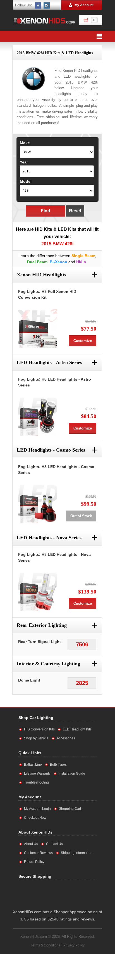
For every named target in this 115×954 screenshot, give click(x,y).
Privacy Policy (74, 945)
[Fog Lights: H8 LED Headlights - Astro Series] (37, 416)
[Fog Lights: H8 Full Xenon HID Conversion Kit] (37, 328)
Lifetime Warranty (37, 773)
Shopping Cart (70, 809)
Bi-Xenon (58, 262)
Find (45, 210)
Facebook (38, 5)
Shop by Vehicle (36, 738)
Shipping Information (76, 853)
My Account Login (37, 809)
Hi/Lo (81, 262)
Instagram (47, 5)
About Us (31, 844)
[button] (74, 893)
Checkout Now (35, 818)
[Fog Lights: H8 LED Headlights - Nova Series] (37, 591)
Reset (75, 210)
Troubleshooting (36, 782)
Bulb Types (58, 764)
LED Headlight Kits (77, 729)
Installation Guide (72, 773)
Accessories (66, 738)
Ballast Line (33, 764)
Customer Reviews (38, 853)
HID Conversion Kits (39, 729)
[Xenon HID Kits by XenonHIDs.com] (44, 21)
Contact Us (54, 844)
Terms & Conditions (45, 945)
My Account (84, 5)
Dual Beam (37, 262)
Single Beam (83, 255)
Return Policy (34, 862)
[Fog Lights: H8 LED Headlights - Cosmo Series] (37, 503)
